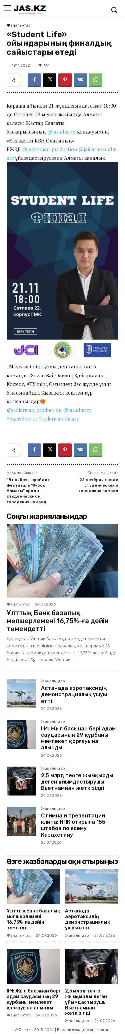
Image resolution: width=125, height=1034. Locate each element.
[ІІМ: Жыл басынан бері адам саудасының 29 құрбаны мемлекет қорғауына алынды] (21, 734)
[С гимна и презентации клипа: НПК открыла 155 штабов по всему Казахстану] (21, 821)
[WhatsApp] (95, 80)
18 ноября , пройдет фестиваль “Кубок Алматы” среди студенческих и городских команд (28, 490)
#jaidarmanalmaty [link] (58, 418)
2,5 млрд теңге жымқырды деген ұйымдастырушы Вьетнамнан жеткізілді (77, 781)
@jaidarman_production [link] (49, 149)
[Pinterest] (65, 80)
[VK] (80, 80)
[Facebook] (34, 80)
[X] (49, 80)
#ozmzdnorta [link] (22, 418)
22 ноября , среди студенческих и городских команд (98, 485)
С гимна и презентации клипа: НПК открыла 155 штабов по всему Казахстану (73, 825)
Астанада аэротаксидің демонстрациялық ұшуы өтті (74, 694)
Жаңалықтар (19, 25)
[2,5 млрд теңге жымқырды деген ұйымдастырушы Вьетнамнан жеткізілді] (21, 781)
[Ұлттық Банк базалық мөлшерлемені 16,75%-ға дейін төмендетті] (62, 561)
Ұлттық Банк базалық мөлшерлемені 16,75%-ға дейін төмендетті (58, 621)
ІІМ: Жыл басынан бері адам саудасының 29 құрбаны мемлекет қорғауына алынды (78, 738)
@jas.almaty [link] (61, 131)
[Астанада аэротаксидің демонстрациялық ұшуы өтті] (21, 693)
